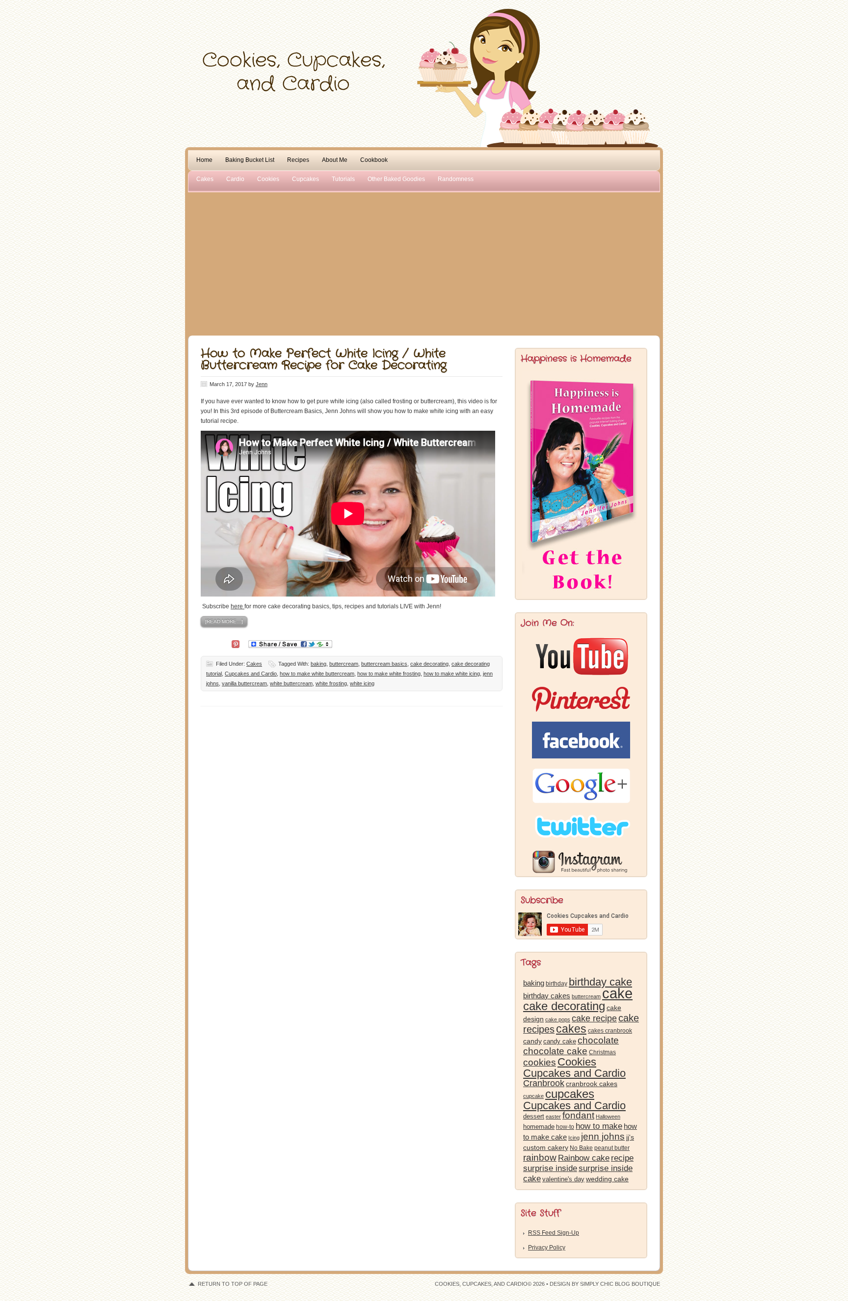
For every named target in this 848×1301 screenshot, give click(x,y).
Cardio (235, 179)
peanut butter (612, 1148)
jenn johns (603, 1136)
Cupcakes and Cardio (251, 674)
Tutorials (343, 179)
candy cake (559, 1041)
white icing (362, 683)
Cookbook (374, 159)
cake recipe (594, 1018)
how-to (565, 1126)
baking (318, 664)
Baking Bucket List (249, 159)
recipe (622, 1158)
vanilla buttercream (244, 683)
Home (204, 159)
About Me (334, 159)
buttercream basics (384, 664)
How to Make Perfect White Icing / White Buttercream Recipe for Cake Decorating (324, 359)
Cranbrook (543, 1083)
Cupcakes (305, 179)
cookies (539, 1062)
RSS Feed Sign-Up (553, 1232)
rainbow (539, 1157)
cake (617, 993)
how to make (599, 1126)
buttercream (343, 664)
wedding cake (607, 1179)
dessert (533, 1116)
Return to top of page (232, 1284)
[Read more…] (224, 621)
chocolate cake (555, 1051)
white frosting (331, 683)
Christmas (602, 1052)
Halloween (608, 1116)
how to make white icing (452, 674)
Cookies (268, 179)
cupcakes (569, 1094)
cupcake (533, 1096)
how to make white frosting (389, 674)
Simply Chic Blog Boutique (620, 1284)
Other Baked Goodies (396, 179)
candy (532, 1041)
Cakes (204, 179)
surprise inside (550, 1168)
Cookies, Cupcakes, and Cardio (424, 28)
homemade (539, 1126)
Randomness (456, 179)
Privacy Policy (546, 1247)
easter (553, 1116)
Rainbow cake (584, 1158)
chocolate (598, 1040)
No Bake (581, 1148)
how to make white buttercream (317, 674)
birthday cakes (546, 996)
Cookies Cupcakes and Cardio (574, 1067)
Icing (574, 1138)
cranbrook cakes (591, 1084)
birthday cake (600, 982)
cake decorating (429, 664)
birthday (556, 983)
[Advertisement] (424, 262)
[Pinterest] (235, 643)
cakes (571, 1029)
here (237, 606)
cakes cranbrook (610, 1030)
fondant (578, 1115)
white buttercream (291, 683)
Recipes (298, 159)
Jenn (261, 384)
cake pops (557, 1019)
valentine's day (563, 1179)
